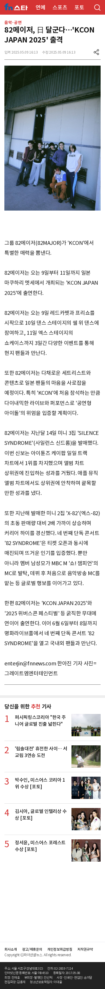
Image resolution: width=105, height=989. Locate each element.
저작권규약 (85, 949)
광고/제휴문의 (32, 949)
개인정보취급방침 (59, 949)
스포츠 (59, 7)
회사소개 (10, 949)
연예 (40, 7)
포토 (79, 7)
